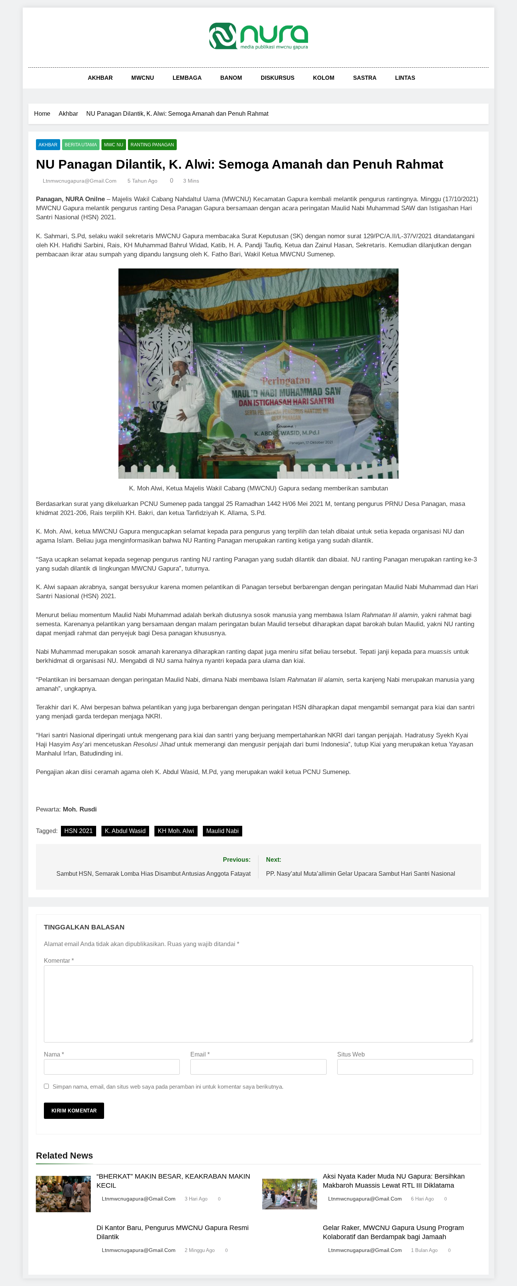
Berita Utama (81, 144)
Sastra (365, 77)
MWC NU (113, 144)
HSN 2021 (78, 831)
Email (200, 1054)
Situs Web (351, 1054)
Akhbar (100, 77)
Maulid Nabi (222, 831)
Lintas (405, 77)
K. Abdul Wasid (125, 831)
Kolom (324, 77)
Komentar (59, 960)
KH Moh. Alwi (176, 831)
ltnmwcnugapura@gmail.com (80, 181)
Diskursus (277, 77)
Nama (54, 1054)
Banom (231, 77)
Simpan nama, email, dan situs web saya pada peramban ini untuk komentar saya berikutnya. (168, 1086)
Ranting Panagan (152, 144)
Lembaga (187, 77)
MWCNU (142, 77)
